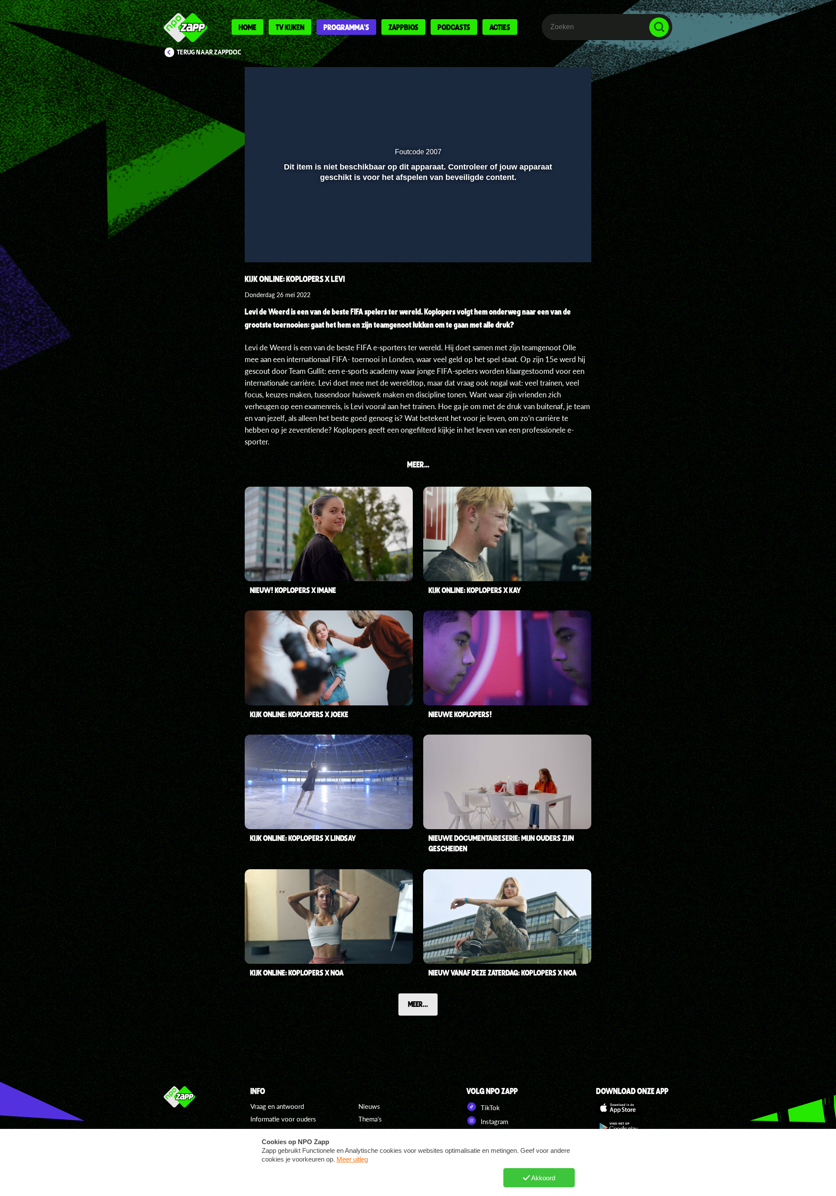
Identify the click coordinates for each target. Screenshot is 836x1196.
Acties (499, 27)
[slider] (417, 225)
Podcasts (454, 27)
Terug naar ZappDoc (209, 52)
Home (247, 27)
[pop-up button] (555, 243)
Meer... (418, 1004)
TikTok (489, 1107)
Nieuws (369, 1106)
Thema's (370, 1119)
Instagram (493, 1121)
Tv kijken (290, 27)
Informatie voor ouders (283, 1119)
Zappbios (403, 27)
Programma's (346, 27)
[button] (262, 243)
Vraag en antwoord (277, 1106)
